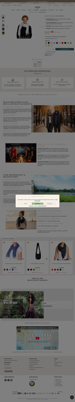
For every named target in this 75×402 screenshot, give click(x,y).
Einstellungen (49, 203)
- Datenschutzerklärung (41, 205)
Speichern (26, 203)
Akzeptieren (37, 203)
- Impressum (31, 205)
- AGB (35, 205)
